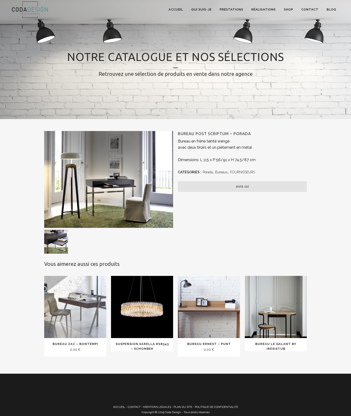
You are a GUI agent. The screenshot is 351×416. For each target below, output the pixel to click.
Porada (208, 172)
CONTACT (134, 407)
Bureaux (221, 172)
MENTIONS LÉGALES (157, 407)
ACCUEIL (119, 407)
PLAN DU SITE (183, 407)
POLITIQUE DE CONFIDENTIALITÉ (216, 407)
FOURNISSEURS (242, 172)
